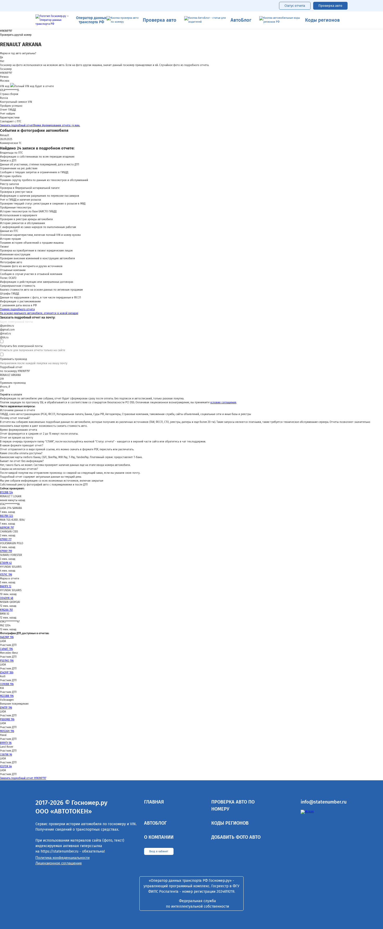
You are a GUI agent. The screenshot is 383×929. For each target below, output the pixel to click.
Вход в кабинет (158, 851)
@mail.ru (5, 333)
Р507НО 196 (7, 660)
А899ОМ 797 (7, 527)
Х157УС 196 (6, 574)
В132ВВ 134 (6, 492)
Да (1, 57)
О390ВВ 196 (7, 684)
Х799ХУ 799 (6, 551)
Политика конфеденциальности (62, 857)
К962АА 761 (6, 610)
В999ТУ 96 (5, 743)
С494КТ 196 (6, 649)
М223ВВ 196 (7, 696)
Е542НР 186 (6, 672)
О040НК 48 (6, 598)
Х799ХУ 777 (5, 539)
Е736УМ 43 (6, 563)
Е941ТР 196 (6, 707)
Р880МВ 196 (7, 719)
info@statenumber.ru (324, 802)
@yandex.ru (7, 325)
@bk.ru (4, 337)
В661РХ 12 (5, 586)
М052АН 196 (7, 731)
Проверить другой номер (16, 35)
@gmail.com (7, 329)
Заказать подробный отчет (40, 125)
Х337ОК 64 (6, 766)
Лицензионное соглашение (58, 863)
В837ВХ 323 (6, 516)
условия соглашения (223, 402)
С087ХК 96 (6, 754)
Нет (2, 61)
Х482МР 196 (7, 637)
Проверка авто (330, 6)
